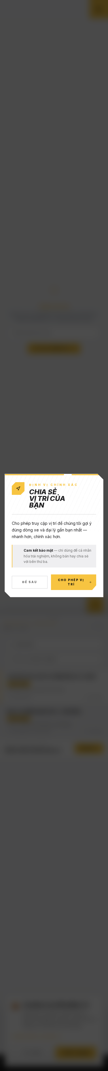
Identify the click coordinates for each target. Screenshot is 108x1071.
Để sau (29, 582)
